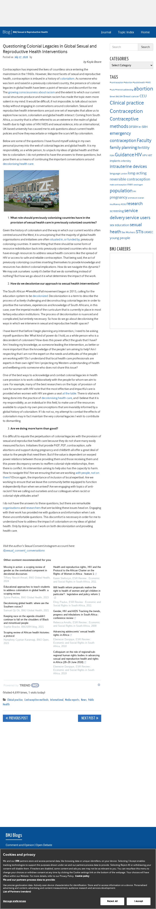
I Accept (138, 901)
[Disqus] (52, 772)
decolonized (40, 296)
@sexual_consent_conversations (24, 550)
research (135, 203)
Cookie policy (82, 876)
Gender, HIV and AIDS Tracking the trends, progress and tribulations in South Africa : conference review (77, 614)
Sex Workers (128, 232)
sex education (119, 225)
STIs (139, 231)
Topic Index (126, 32)
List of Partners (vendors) (17, 891)
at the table (69, 393)
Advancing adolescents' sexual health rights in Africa (74, 633)
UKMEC (148, 232)
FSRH (112, 155)
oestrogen (138, 185)
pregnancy (118, 197)
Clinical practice (15, 699)
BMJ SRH (119, 96)
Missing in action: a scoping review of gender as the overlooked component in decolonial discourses (25, 570)
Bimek (112, 96)
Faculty (144, 140)
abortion (143, 88)
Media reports (72, 699)
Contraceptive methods (36, 699)
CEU (143, 96)
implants (115, 161)
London (124, 173)
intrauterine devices (128, 166)
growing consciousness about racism (31, 92)
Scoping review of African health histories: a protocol (27, 634)
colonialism (67, 78)
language (115, 173)
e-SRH (143, 127)
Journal (106, 32)
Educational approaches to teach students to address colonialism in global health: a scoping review (27, 590)
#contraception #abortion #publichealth (127, 82)
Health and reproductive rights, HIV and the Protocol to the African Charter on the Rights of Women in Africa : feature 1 (77, 570)
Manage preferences (14, 901)
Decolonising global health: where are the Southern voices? (26, 605)
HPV (144, 155)
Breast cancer (131, 96)
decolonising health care (18, 164)
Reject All (112, 901)
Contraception (126, 111)
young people (120, 238)
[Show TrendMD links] (98, 684)
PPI (134, 191)
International (56, 699)
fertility (144, 147)
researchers (33, 508)
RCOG (123, 204)
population (121, 190)
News (84, 699)
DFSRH (133, 127)
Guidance (124, 154)
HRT (150, 155)
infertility (126, 161)
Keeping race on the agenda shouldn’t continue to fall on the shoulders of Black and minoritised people (26, 619)
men (130, 184)
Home (145, 32)
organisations (11, 508)
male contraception (118, 185)
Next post (88, 718)
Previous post (18, 718)
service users (137, 217)
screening (117, 211)
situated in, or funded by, (65, 239)
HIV (138, 154)
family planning (123, 147)
